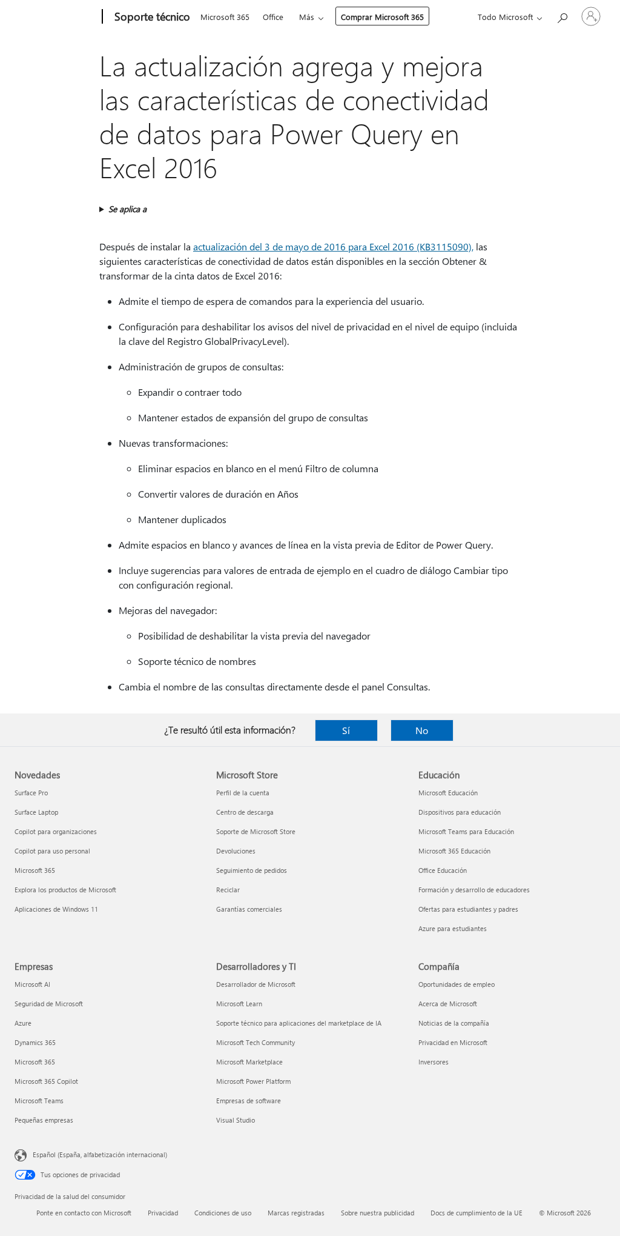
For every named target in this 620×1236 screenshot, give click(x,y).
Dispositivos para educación (459, 812)
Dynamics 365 (35, 1042)
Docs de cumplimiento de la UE (476, 1212)
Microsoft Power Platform (253, 1081)
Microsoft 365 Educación (454, 850)
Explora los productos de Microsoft (65, 889)
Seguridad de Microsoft (49, 1003)
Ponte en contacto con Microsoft (83, 1212)
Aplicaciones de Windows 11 (56, 909)
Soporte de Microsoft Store (255, 831)
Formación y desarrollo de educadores (474, 889)
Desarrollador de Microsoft (255, 984)
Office (273, 17)
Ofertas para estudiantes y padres (468, 909)
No (421, 730)
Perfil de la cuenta (242, 792)
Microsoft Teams (39, 1100)
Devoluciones (236, 850)
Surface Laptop (36, 812)
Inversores (433, 1061)
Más (306, 17)
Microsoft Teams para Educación (466, 831)
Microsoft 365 (224, 17)
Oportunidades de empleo (456, 984)
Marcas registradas (296, 1212)
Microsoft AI (32, 984)
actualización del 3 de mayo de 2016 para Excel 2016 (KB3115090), (333, 246)
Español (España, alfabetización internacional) (100, 1154)
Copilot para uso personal (52, 850)
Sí (346, 730)
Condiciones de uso (222, 1212)
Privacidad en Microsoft (452, 1042)
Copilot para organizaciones (56, 831)
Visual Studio (235, 1119)
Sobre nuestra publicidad (377, 1212)
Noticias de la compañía (453, 1022)
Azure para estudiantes (452, 928)
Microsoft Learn (239, 1003)
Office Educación (442, 870)
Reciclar (228, 889)
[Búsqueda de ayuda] (562, 15)
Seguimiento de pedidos (251, 870)
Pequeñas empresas (44, 1119)
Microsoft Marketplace (249, 1061)
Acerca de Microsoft (447, 1003)
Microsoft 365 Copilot (46, 1081)
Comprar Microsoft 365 (382, 17)
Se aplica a (127, 209)
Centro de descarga (245, 812)
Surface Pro (31, 792)
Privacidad (163, 1212)
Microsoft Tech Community (255, 1042)
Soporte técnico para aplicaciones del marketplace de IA (298, 1022)
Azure (23, 1022)
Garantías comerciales (249, 909)
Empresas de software (248, 1100)
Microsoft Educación (448, 792)
